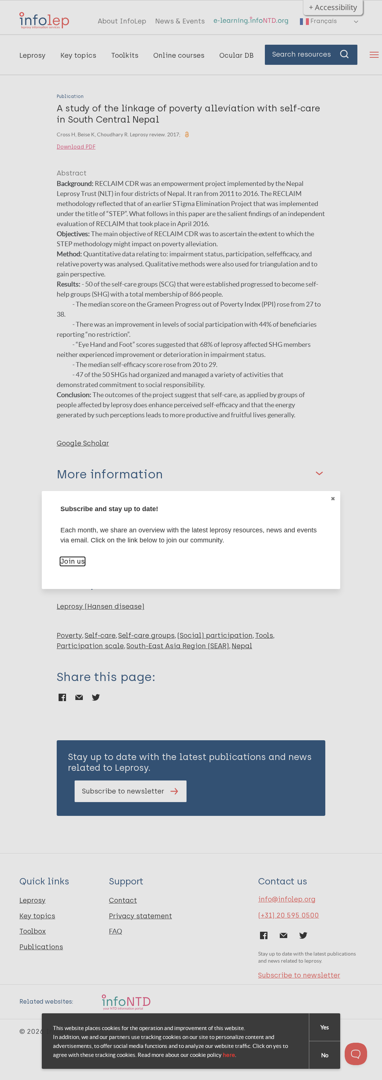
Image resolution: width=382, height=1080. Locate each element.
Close (332, 498)
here (229, 1055)
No (324, 1055)
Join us (72, 561)
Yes (324, 1027)
